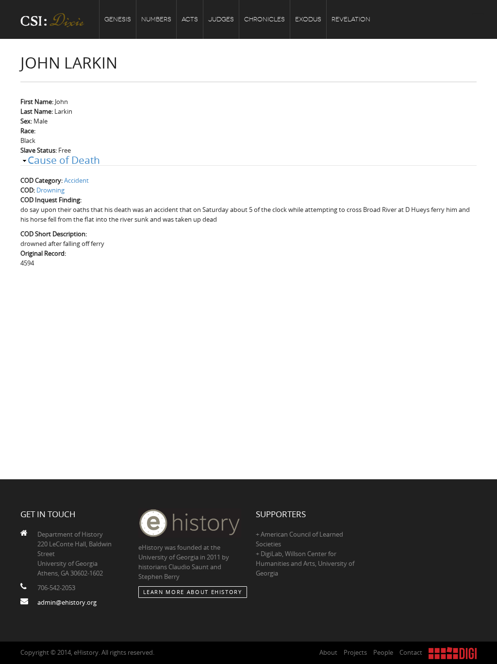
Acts (190, 19)
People (383, 652)
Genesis (117, 19)
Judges (221, 19)
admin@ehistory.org (67, 602)
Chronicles (264, 19)
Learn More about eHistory (192, 591)
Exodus (308, 19)
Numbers (156, 19)
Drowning (50, 190)
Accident (76, 180)
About (328, 652)
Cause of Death (64, 160)
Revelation (350, 19)
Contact (410, 652)
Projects (355, 652)
